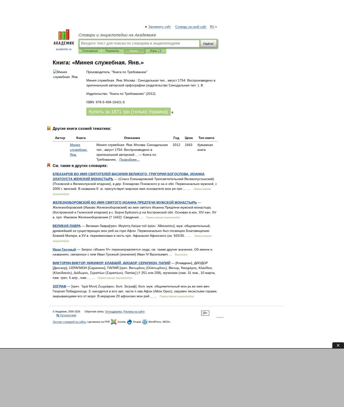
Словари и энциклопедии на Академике (117, 35)
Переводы (112, 51)
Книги (134, 51)
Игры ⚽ (155, 51)
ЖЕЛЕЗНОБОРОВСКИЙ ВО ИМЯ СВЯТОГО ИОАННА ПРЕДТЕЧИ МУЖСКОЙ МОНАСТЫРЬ (125, 202)
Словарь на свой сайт (190, 26)
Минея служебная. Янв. (79, 149)
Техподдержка (113, 311)
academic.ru (64, 49)
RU (212, 26)
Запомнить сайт (160, 26)
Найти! (208, 44)
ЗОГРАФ (59, 286)
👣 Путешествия (66, 315)
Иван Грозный (64, 249)
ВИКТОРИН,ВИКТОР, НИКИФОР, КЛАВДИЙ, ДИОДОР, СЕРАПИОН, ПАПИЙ (111, 263)
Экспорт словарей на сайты (69, 321)
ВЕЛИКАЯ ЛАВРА (67, 226)
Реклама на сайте (134, 311)
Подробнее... (129, 159)
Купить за (128, 111)
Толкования (90, 51)
